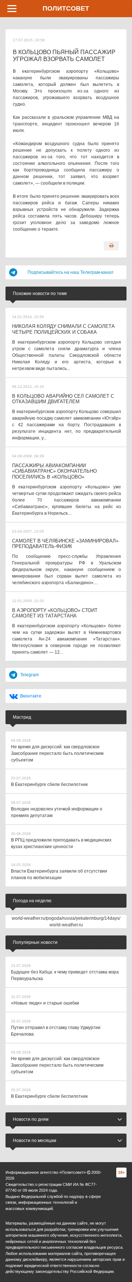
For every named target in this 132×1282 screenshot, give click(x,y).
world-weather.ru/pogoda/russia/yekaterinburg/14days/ (66, 918)
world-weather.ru (66, 924)
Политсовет (66, 8)
